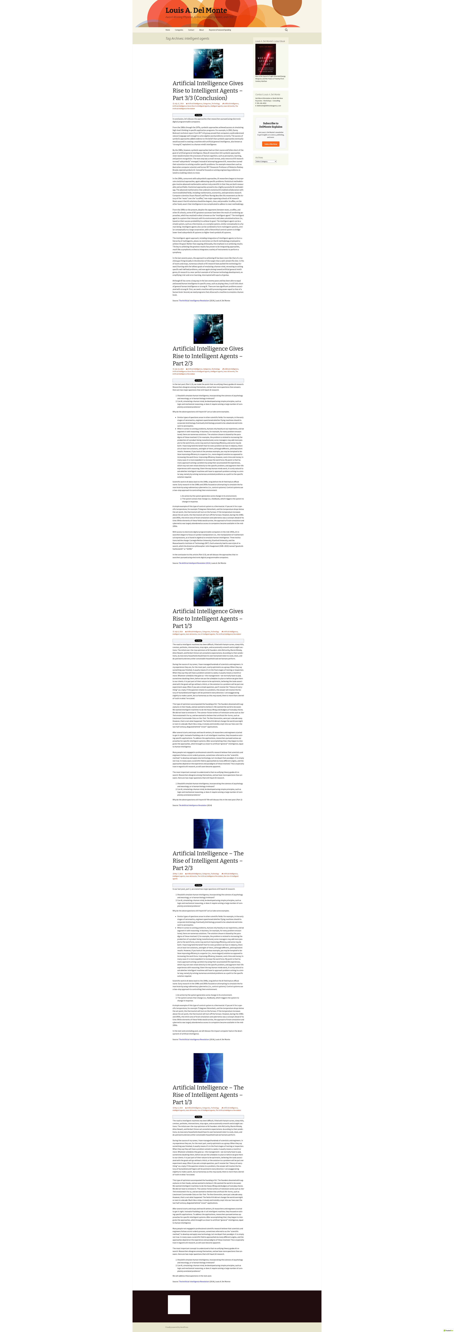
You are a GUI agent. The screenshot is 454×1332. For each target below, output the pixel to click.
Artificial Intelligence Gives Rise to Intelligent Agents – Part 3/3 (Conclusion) (208, 91)
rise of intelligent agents (206, 634)
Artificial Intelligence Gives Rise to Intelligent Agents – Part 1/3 (208, 618)
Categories (179, 30)
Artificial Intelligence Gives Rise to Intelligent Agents (191, 106)
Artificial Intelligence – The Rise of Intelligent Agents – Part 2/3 (208, 861)
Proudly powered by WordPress (177, 1327)
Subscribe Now (270, 144)
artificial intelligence (231, 103)
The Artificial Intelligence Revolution (228, 634)
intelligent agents (216, 106)
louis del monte (229, 106)
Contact (191, 30)
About (201, 30)
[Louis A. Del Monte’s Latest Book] (265, 59)
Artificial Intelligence (195, 103)
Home (168, 30)
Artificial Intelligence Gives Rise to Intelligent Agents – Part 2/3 (208, 356)
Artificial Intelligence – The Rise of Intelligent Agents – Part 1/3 (208, 1095)
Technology (216, 103)
